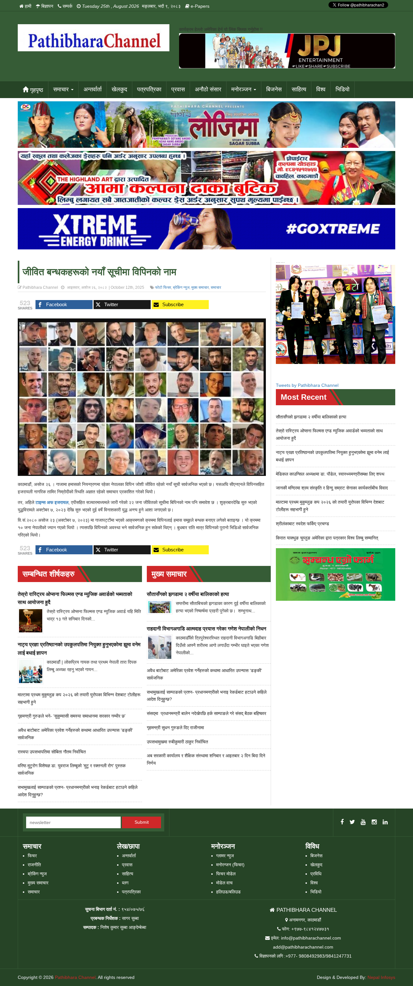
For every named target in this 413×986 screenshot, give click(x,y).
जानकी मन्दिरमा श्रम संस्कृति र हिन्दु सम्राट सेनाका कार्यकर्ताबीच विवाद (332, 487)
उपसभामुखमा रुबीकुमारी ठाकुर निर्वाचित (177, 741)
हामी (27, 6)
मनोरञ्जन (242, 89)
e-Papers (199, 6)
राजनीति (34, 864)
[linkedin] (385, 822)
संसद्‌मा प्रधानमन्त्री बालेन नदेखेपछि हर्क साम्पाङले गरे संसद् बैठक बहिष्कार (206, 713)
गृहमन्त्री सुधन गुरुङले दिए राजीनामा (175, 727)
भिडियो (342, 89)
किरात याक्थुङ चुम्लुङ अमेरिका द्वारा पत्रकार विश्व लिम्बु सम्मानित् (327, 537)
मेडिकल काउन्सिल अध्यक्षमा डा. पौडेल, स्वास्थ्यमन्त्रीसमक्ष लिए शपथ (330, 474)
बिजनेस (274, 89)
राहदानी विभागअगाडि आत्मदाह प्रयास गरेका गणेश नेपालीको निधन (206, 628)
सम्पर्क (66, 6)
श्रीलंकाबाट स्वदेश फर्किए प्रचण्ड (302, 523)
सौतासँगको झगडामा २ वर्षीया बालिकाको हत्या (188, 594)
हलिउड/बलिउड (228, 891)
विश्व (321, 89)
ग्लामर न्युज (225, 855)
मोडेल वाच (224, 882)
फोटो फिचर (163, 287)
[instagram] (374, 822)
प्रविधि (315, 873)
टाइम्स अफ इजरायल (51, 502)
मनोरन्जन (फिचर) (230, 864)
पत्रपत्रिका (149, 89)
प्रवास (178, 89)
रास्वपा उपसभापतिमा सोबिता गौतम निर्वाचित (52, 751)
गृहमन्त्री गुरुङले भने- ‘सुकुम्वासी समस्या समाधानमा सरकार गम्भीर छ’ (72, 716)
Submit (142, 822)
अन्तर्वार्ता (93, 89)
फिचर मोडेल (226, 873)
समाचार (61, 89)
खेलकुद (119, 89)
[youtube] (363, 822)
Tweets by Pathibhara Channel (307, 385)
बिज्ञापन (46, 6)
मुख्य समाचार (200, 287)
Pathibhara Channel (75, 977)
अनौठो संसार (208, 89)
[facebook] (342, 822)
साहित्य (299, 89)
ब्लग (125, 882)
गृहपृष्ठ (35, 90)
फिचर (32, 855)
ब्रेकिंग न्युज (181, 287)
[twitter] (352, 822)
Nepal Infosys (381, 977)
